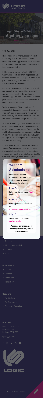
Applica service (15, 221)
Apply (31, 192)
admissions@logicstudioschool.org (23, 209)
